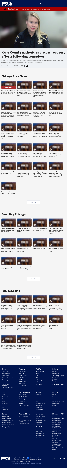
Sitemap (38, 437)
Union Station (39, 384)
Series (4, 414)
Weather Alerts (23, 375)
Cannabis (54, 399)
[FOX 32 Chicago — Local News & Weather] (8, 4)
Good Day (5, 380)
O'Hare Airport (40, 380)
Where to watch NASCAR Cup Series (57, 427)
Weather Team (23, 379)
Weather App (22, 381)
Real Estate (39, 405)
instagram (57, 458)
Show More (33, 202)
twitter (60, 458)
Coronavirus (55, 397)
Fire (3, 405)
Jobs (37, 401)
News (4, 369)
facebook (54, 458)
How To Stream (40, 416)
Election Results (56, 373)
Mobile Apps (39, 418)
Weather (22, 369)
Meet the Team (40, 427)
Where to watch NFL (58, 418)
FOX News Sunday (7, 388)
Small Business (40, 407)
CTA (37, 376)
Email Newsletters (41, 420)
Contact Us (39, 422)
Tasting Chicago (6, 422)
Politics (55, 369)
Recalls (54, 405)
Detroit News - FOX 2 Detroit (25, 420)
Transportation (40, 371)
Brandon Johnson (57, 382)
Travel (37, 373)
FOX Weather (22, 385)
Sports (4, 392)
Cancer (54, 395)
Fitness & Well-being (58, 401)
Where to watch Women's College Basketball (57, 440)
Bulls (3, 399)
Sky (3, 407)
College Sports (6, 409)
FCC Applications (40, 435)
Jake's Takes (22, 395)
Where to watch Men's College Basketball (56, 435)
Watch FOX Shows (24, 405)
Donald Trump (56, 378)
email (64, 458)
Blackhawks (5, 397)
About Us (39, 414)
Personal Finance (40, 403)
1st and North (6, 416)
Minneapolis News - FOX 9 (24, 424)
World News (5, 376)
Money (38, 392)
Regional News (25, 414)
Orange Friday (6, 427)
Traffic (38, 369)
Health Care (55, 403)
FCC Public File (40, 433)
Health (55, 392)
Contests (38, 425)
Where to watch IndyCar (56, 430)
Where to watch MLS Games (58, 448)
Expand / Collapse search (64, 3)
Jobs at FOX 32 (40, 429)
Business (38, 395)
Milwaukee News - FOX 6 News (24, 417)
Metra (37, 378)
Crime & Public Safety (8, 378)
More (42, 4)
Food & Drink (22, 401)
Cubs (3, 401)
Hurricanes (22, 383)
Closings (21, 377)
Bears (3, 395)
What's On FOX (23, 397)
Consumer (38, 397)
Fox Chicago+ (23, 399)
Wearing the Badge (7, 420)
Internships (39, 431)
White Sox (5, 403)
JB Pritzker (55, 380)
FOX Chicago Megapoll (5, 384)
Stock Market (39, 409)
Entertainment (25, 392)
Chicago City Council (58, 384)
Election (54, 371)
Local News (5, 371)
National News (6, 373)
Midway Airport (40, 382)
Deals (37, 399)
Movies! (21, 403)
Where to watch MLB (58, 424)
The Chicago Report (58, 376)
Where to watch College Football (57, 421)
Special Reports (6, 382)
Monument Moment (8, 425)
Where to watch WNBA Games (56, 445)
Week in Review (6, 418)
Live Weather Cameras (22, 372)
